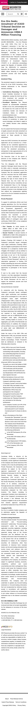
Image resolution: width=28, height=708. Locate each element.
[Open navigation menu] (2, 13)
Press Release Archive (16, 699)
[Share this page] (26, 13)
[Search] (18, 14)
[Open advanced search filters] (21, 14)
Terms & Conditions (20, 702)
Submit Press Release (8, 702)
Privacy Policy (22, 705)
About (7, 699)
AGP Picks (4, 2)
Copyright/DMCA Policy (9, 705)
